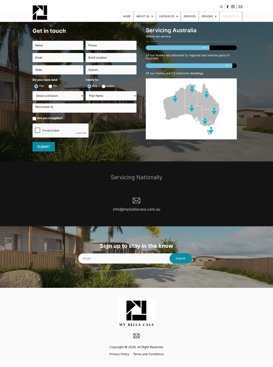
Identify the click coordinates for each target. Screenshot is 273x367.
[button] (221, 6)
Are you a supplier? (50, 118)
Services (190, 16)
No (55, 85)
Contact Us (230, 16)
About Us (143, 16)
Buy (94, 85)
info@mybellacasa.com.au (136, 209)
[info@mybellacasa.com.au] (136, 200)
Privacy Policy (119, 354)
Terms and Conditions (148, 354)
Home (127, 16)
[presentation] (60, 130)
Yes (41, 85)
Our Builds (166, 16)
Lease (110, 85)
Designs (207, 16)
